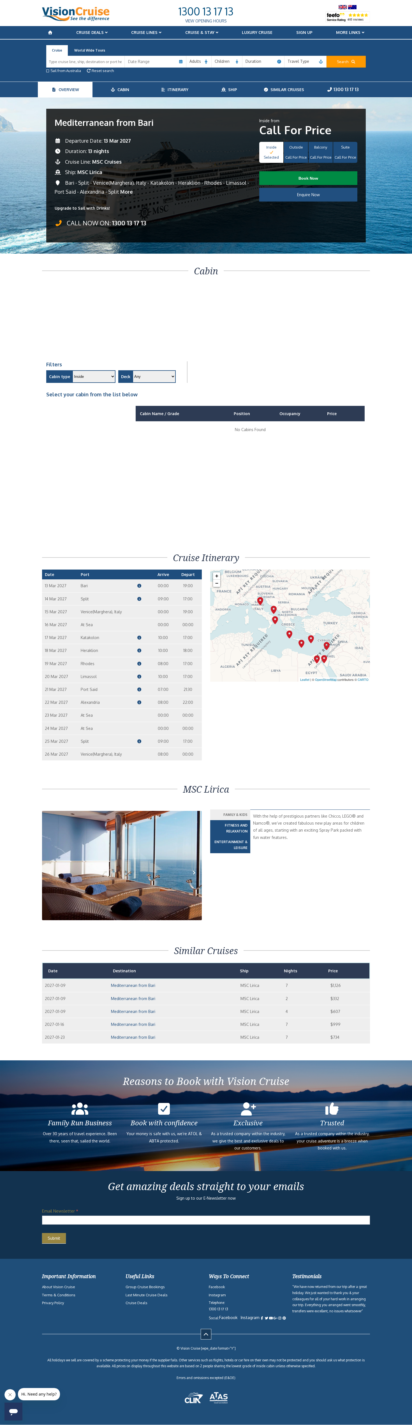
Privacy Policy (53, 1303)
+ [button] (216, 576)
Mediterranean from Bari (133, 985)
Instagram (217, 1295)
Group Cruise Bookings (145, 1287)
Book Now (308, 178)
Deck (125, 376)
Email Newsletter (60, 1211)
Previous (53, 881)
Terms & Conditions (58, 1295)
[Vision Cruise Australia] (75, 19)
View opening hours (206, 20)
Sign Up (304, 32)
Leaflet (304, 679)
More (126, 192)
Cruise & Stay (199, 32)
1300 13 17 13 (206, 11)
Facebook (217, 1287)
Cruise (57, 50)
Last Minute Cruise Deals (147, 1295)
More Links (348, 32)
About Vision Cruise (58, 1287)
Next (194, 881)
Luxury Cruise (257, 32)
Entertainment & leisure (230, 845)
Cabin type (59, 376)
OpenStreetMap (326, 679)
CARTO (363, 679)
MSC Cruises (107, 162)
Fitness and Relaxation (236, 828)
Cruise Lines (144, 32)
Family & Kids (235, 815)
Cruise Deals (90, 32)
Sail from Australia (65, 70)
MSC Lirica (89, 172)
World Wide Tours (89, 50)
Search (344, 61)
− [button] (216, 583)
